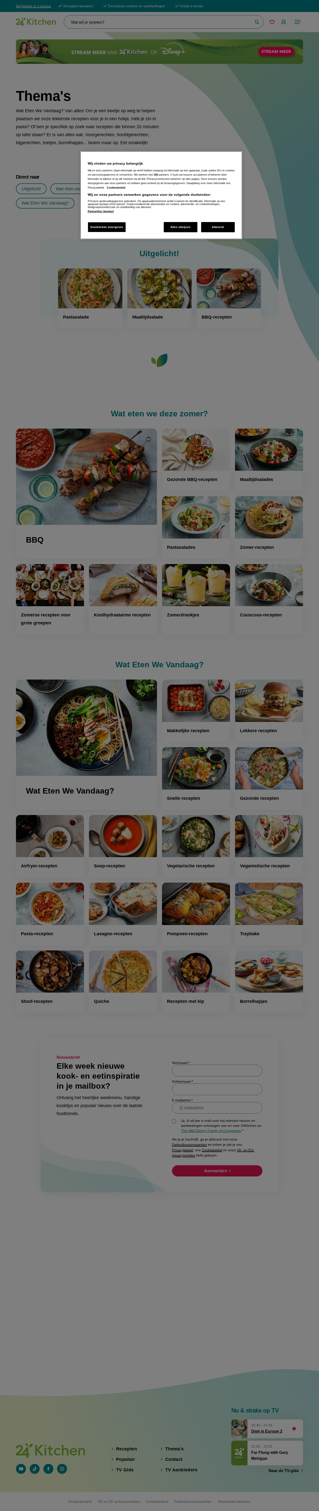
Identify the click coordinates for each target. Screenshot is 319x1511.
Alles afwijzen (180, 227)
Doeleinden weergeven (106, 227)
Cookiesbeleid (116, 187)
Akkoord (218, 227)
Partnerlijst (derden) (101, 211)
